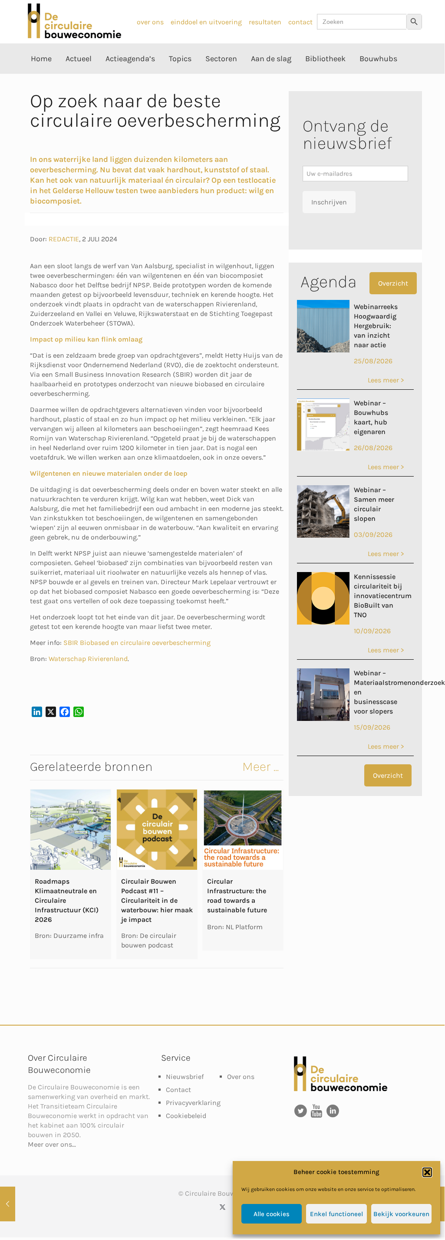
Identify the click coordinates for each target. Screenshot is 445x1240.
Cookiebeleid (186, 1116)
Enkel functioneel (336, 1214)
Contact (178, 1089)
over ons (150, 22)
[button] (427, 1172)
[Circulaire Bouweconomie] (74, 36)
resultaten (265, 22)
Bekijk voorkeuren (401, 1214)
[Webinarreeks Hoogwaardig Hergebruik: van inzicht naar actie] (323, 350)
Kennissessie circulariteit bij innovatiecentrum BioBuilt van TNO (383, 595)
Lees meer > (386, 380)
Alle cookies (272, 1214)
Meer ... (260, 766)
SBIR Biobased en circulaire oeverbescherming (137, 642)
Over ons (240, 1076)
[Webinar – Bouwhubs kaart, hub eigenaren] (323, 448)
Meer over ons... (52, 1144)
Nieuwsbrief (185, 1076)
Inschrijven (329, 202)
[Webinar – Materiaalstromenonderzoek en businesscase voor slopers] (323, 718)
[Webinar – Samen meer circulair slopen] (323, 535)
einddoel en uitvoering (206, 22)
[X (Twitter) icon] (222, 1207)
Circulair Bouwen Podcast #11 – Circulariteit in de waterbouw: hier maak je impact (157, 900)
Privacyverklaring (193, 1103)
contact (300, 22)
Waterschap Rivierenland (88, 659)
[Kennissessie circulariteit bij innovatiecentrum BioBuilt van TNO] (323, 622)
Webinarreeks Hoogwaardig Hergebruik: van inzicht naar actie (376, 326)
